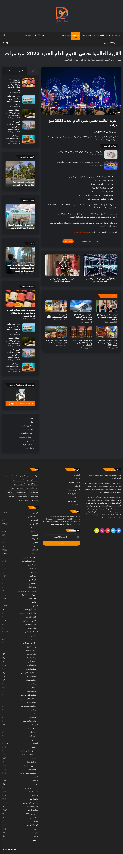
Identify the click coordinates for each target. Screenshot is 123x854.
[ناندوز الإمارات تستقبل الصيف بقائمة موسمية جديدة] (28, 139)
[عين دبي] (61, 16)
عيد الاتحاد (32, 568)
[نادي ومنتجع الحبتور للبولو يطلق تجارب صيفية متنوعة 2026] (56, 332)
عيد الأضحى (32, 565)
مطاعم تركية (31, 676)
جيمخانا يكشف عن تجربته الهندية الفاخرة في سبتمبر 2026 (13, 112)
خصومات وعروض (31, 788)
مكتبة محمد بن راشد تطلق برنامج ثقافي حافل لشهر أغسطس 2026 (83, 317)
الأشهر (20, 71)
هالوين (33, 602)
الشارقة (35, 539)
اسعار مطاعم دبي (19, 484)
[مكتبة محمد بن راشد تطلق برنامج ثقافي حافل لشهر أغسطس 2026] (81, 306)
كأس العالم (32, 587)
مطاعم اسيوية (31, 669)
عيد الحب (32, 576)
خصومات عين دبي (65, 35)
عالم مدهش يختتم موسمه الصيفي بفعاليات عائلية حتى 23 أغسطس (79, 162)
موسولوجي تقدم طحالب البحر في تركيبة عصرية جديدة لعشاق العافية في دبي (13, 85)
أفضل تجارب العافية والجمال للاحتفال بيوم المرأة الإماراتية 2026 (21, 181)
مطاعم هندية (31, 702)
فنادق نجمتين (31, 628)
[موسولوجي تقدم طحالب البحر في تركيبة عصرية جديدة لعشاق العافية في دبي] (28, 82)
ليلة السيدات (31, 654)
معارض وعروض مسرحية (27, 591)
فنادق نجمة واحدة (30, 624)
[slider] (22, 403)
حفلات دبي (20, 488)
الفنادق (99, 35)
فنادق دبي (11, 496)
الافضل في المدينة (27, 433)
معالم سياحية (31, 769)
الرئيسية (117, 35)
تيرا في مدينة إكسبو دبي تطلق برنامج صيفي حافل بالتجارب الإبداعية (107, 317)
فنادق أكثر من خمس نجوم (26, 613)
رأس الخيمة (33, 799)
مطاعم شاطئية (30, 680)
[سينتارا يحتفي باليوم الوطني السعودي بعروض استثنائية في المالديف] (28, 99)
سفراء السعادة (32, 806)
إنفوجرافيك (34, 520)
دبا (35, 546)
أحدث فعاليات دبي (11, 476)
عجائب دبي (34, 818)
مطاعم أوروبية (31, 665)
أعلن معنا (29, 448)
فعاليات (10, 492)
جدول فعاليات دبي (32, 488)
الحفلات (33, 554)
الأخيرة (33, 71)
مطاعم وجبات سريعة (28, 706)
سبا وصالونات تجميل (29, 754)
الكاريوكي (32, 635)
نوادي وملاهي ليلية (29, 721)
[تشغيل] (32, 403)
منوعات (35, 832)
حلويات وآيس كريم (29, 643)
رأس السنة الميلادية (29, 561)
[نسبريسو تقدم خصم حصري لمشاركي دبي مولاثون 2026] (56, 306)
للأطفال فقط (31, 762)
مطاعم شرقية (31, 684)
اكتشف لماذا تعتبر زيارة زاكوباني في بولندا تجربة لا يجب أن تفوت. (22, 268)
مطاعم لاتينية (31, 691)
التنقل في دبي (31, 728)
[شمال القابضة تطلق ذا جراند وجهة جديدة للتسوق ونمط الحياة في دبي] (81, 332)
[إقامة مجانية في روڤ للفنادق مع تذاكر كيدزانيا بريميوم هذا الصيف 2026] (106, 332)
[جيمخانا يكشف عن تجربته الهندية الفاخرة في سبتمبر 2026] (28, 113)
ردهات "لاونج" (31, 647)
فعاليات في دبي (22, 496)
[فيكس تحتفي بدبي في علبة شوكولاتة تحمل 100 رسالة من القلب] (110, 154)
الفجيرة (35, 542)
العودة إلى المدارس (29, 557)
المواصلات (34, 725)
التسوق (33, 747)
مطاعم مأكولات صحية (28, 699)
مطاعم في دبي (23, 500)
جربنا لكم (34, 780)
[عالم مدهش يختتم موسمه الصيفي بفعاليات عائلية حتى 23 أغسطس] (110, 165)
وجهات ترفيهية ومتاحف (28, 773)
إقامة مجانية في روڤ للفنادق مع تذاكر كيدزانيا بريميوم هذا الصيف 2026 (107, 342)
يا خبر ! (106, 43)
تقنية (36, 777)
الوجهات (75, 35)
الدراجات (33, 732)
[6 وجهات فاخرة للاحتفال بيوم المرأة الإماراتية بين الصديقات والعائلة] (28, 125)
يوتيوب (33, 531)
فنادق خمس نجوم (29, 621)
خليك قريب (26, 444)
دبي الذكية (34, 795)
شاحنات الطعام (30, 650)
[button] (20, 397)
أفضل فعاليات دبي (32, 480)
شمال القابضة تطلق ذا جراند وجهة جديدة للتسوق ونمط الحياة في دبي (82, 342)
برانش (33, 639)
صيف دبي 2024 (115, 43)
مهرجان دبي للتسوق (29, 595)
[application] (20, 397)
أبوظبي (36, 476)
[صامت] (12, 403)
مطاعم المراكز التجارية (28, 673)
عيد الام (33, 572)
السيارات (33, 736)
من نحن (29, 441)
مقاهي (33, 713)
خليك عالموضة (33, 791)
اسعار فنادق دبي (33, 484)
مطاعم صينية (31, 687)
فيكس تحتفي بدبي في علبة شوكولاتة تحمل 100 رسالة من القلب (80, 152)
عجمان (35, 821)
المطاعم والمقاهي (87, 35)
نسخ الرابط (68, 241)
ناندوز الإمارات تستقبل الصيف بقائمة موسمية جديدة (13, 138)
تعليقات (8, 71)
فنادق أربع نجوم (30, 609)
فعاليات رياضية (31, 583)
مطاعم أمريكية (30, 661)
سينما (34, 758)
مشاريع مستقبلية (25, 437)
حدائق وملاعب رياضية (28, 751)
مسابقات (33, 528)
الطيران (33, 740)
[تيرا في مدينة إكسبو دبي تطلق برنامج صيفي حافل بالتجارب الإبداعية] (106, 306)
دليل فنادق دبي (33, 492)
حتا (37, 784)
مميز (36, 829)
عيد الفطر (32, 580)
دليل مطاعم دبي (21, 492)
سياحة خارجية (33, 810)
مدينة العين (32, 516)
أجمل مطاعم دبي (25, 476)
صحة (34, 840)
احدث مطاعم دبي (18, 480)
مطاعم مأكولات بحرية (28, 695)
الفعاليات (109, 35)
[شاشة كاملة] (8, 403)
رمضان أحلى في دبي (30, 803)
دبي (13, 488)
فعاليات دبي (34, 496)
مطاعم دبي (34, 500)
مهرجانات (32, 598)
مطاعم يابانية (31, 710)
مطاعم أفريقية (31, 658)
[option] (20, 174)
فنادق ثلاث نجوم (30, 617)
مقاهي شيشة (31, 717)
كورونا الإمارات (32, 825)
